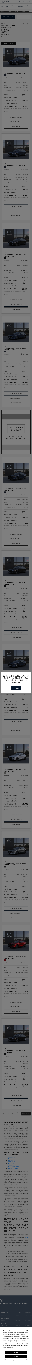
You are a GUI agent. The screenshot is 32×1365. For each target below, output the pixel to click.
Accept (16, 1352)
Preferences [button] (10, 1347)
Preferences (16, 1360)
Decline (16, 1356)
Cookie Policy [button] (25, 1343)
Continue (16, 688)
